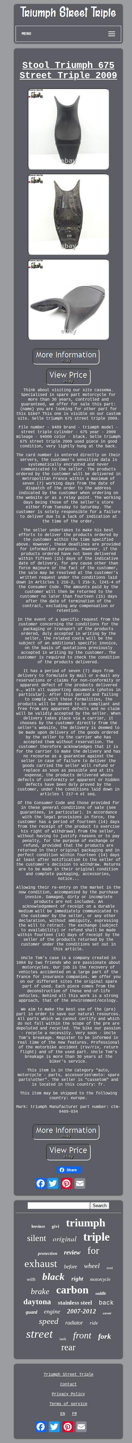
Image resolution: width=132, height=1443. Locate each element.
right (77, 1278)
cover (107, 1313)
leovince (38, 1226)
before (70, 1266)
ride (94, 1323)
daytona (37, 1301)
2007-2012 (81, 1311)
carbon (72, 1290)
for (93, 1250)
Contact (68, 1384)
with (31, 1279)
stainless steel (75, 1303)
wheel (92, 1265)
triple (96, 1236)
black (53, 1276)
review (72, 1252)
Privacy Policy (68, 1394)
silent (36, 1238)
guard (31, 1312)
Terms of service (68, 1404)
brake (40, 1291)
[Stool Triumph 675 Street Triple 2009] (68, 129)
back (106, 1303)
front (82, 1335)
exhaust (40, 1263)
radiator (74, 1323)
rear (68, 1347)
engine (52, 1311)
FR (74, 1414)
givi (55, 1226)
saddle (100, 1293)
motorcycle (100, 1279)
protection (47, 1253)
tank (63, 1339)
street (39, 1333)
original (64, 1238)
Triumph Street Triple (68, 1374)
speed (49, 1321)
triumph (85, 1223)
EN (62, 1414)
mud (110, 1268)
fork (104, 1336)
